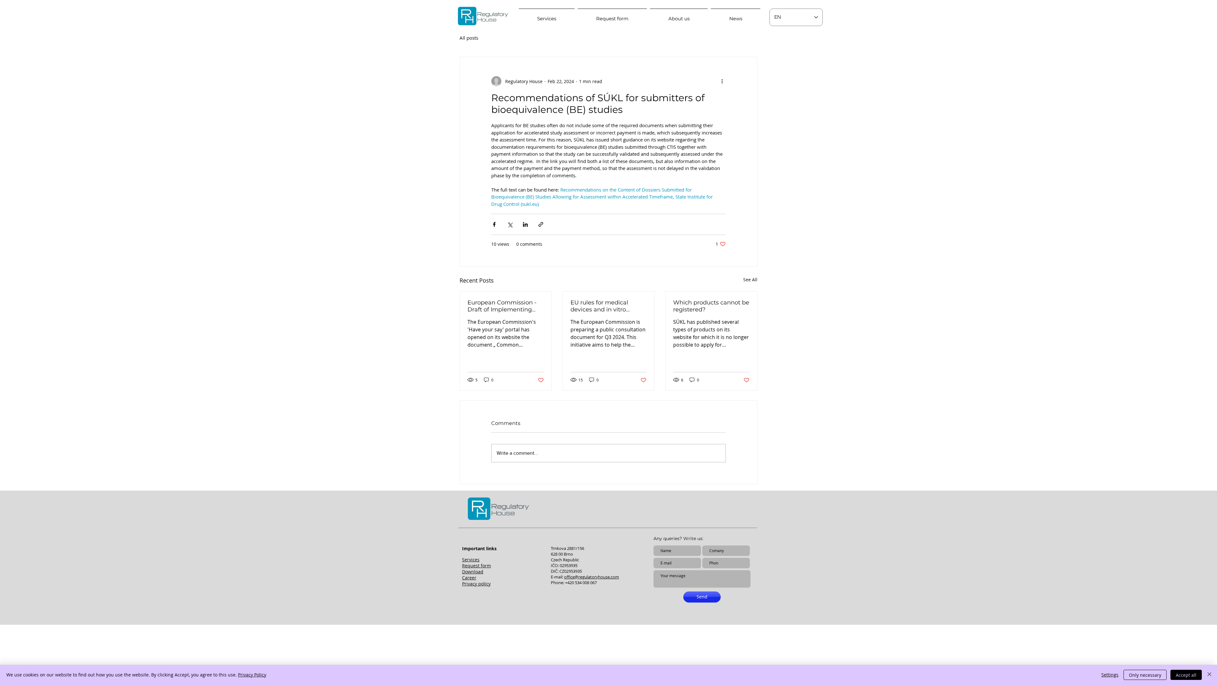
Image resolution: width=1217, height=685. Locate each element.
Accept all (1186, 675)
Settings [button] (1109, 675)
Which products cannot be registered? (711, 306)
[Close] (1209, 675)
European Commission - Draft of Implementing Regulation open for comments (502, 306)
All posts (469, 38)
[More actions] (722, 81)
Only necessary (1145, 675)
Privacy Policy (252, 675)
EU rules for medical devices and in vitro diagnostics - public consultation (599, 306)
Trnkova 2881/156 (567, 548)
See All (750, 280)
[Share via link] (541, 224)
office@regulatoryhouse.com (591, 577)
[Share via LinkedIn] (525, 224)
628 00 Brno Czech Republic (565, 557)
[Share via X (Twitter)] (510, 224)
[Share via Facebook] (494, 224)
